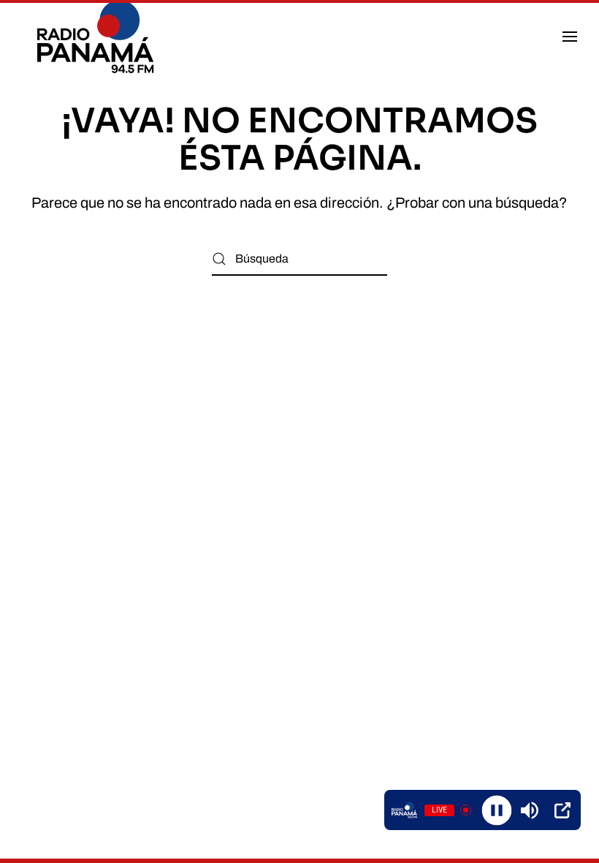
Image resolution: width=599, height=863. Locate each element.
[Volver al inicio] (97, 36)
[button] (569, 36)
